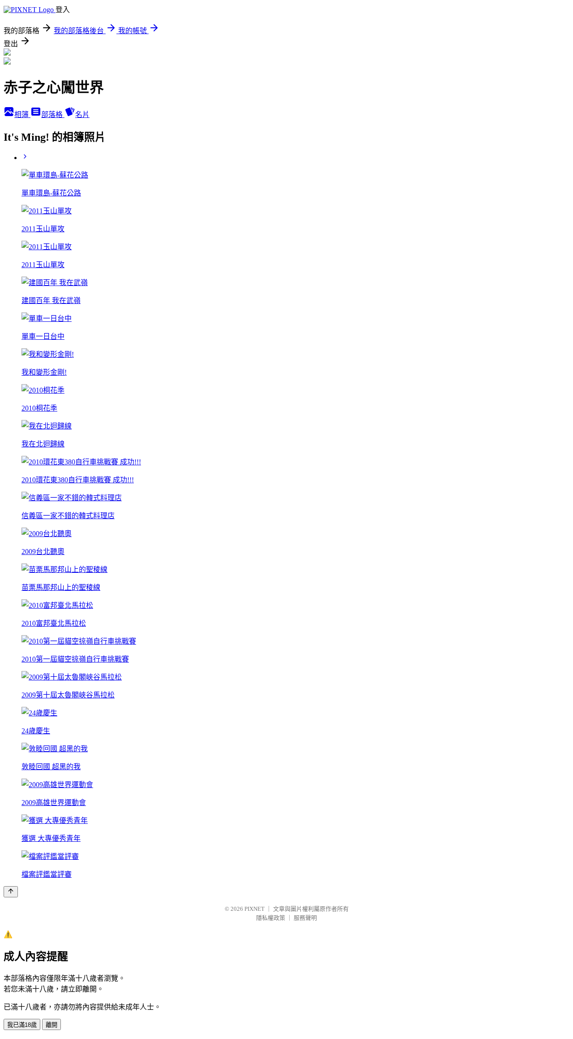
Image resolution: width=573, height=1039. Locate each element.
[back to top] (11, 891)
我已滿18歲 (22, 1025)
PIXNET (254, 908)
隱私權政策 (270, 917)
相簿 (22, 114)
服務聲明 (305, 917)
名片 (82, 114)
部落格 (52, 114)
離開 (51, 1025)
